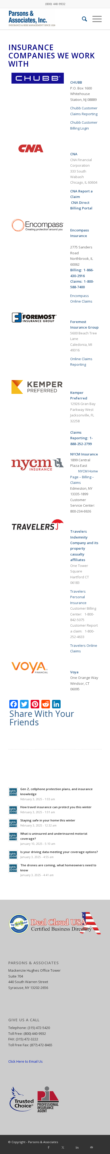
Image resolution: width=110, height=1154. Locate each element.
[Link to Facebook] (74, 1142)
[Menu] (94, 18)
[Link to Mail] (98, 1142)
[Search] (82, 18)
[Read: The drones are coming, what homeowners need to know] (13, 868)
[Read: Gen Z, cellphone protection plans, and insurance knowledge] (13, 792)
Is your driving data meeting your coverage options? (59, 852)
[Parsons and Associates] (45, 18)
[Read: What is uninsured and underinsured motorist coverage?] (13, 836)
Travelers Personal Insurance (78, 597)
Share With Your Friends (41, 717)
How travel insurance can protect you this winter (56, 807)
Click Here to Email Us (25, 1061)
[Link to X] (82, 1142)
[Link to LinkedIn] (90, 1142)
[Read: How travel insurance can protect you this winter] (13, 810)
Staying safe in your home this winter (47, 820)
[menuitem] (82, 18)
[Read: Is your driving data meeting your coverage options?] (13, 855)
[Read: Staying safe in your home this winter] (13, 823)
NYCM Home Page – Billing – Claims (84, 477)
